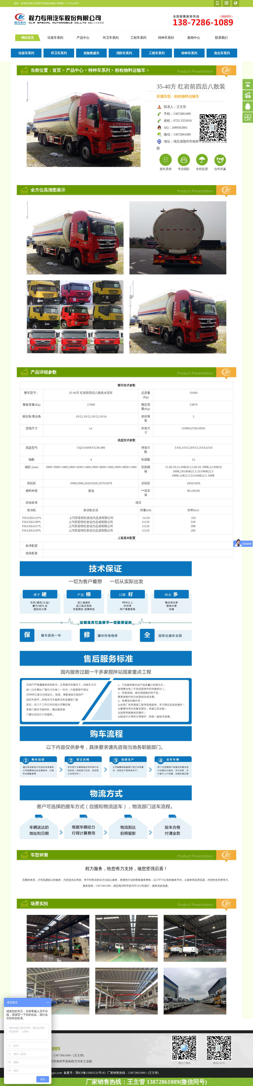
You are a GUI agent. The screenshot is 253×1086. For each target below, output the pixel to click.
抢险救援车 (91, 53)
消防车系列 (124, 53)
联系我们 (221, 37)
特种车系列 (166, 37)
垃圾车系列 (55, 37)
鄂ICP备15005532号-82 (91, 1072)
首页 (56, 70)
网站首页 (27, 37)
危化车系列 (222, 53)
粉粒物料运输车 (130, 70)
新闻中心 (193, 37)
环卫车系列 (111, 37)
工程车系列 (138, 37)
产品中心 (83, 37)
